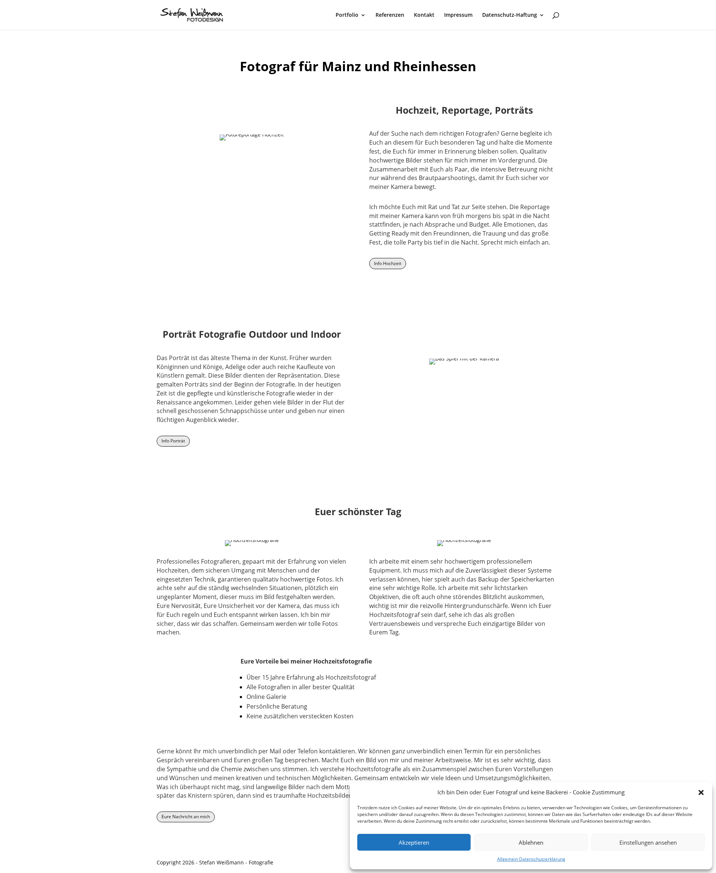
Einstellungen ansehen (648, 842)
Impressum (458, 15)
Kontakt (424, 15)
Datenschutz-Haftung (509, 15)
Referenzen (390, 15)
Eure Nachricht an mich (185, 816)
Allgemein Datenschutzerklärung (531, 859)
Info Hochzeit (387, 263)
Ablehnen (531, 842)
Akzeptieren (414, 842)
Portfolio (347, 15)
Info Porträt (173, 441)
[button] (701, 792)
